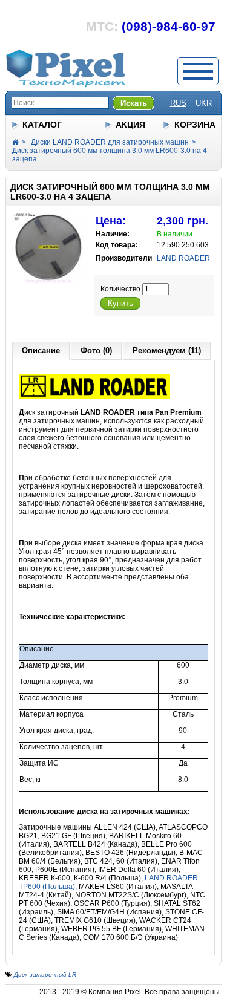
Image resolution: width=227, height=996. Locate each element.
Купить (120, 303)
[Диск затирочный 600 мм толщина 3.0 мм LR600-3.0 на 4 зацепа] (48, 281)
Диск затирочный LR (45, 974)
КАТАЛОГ (42, 124)
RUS (178, 103)
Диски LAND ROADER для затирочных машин (110, 142)
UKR (204, 103)
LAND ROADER (183, 258)
